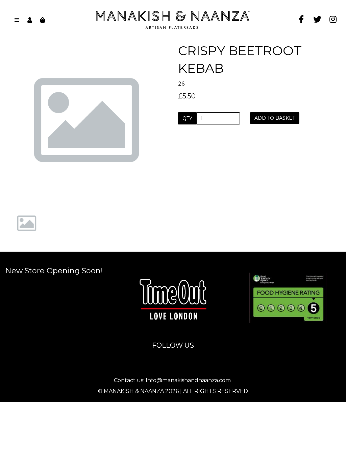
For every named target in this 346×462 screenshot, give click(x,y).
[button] (20, 161)
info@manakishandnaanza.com (173, 267)
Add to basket (274, 118)
